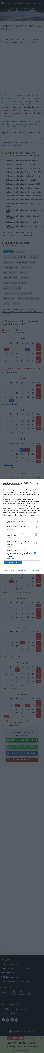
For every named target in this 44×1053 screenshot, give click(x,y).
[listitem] (22, 521)
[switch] (35, 527)
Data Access (22, 570)
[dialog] (22, 526)
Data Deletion (10, 570)
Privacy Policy (34, 570)
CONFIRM (13, 562)
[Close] (40, 483)
